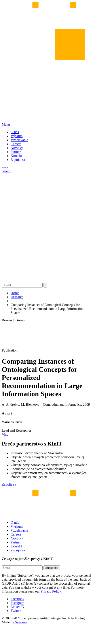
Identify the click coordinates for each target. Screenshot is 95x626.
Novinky (17, 148)
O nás (15, 132)
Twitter (16, 611)
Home (15, 293)
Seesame (21, 622)
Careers (16, 144)
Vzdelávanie (19, 140)
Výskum (17, 136)
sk (6, 167)
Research (17, 297)
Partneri (16, 152)
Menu (6, 124)
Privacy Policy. (51, 591)
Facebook (17, 599)
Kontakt (16, 156)
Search (6, 171)
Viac (5, 434)
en (3, 167)
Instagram (17, 603)
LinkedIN (17, 607)
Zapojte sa (18, 160)
